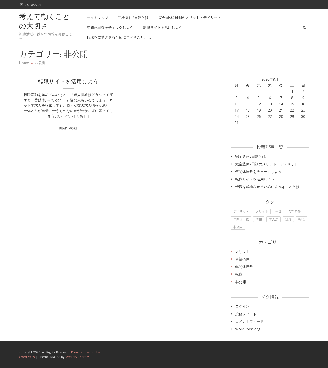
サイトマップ (97, 17)
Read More (68, 128)
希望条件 (294, 211)
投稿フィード (246, 313)
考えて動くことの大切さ (44, 22)
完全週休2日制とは (133, 17)
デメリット (241, 211)
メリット (262, 211)
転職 (301, 219)
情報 (259, 219)
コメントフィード (249, 321)
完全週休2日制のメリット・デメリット (189, 17)
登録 (288, 219)
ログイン (242, 306)
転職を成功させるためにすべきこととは (119, 37)
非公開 (238, 227)
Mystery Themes (77, 357)
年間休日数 (241, 219)
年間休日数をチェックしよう (110, 27)
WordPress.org (247, 329)
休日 (278, 211)
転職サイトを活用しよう (162, 27)
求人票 (273, 219)
